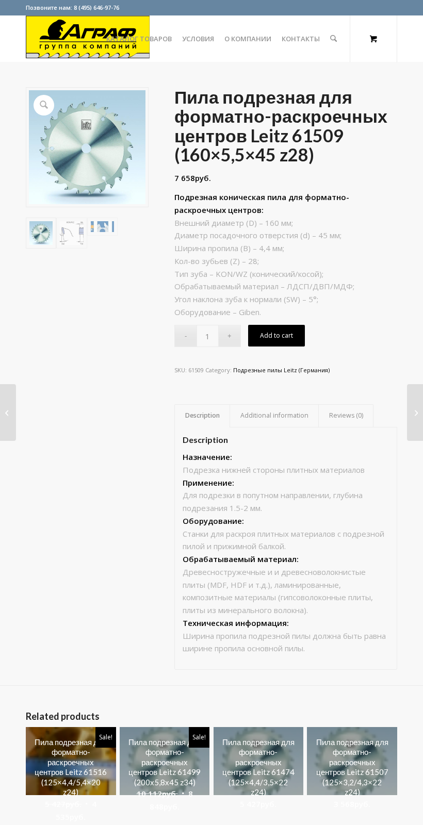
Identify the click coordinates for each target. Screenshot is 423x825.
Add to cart (276, 335)
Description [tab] (202, 415)
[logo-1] (88, 38)
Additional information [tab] (274, 415)
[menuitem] (139, 38)
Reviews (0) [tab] (346, 415)
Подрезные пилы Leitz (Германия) (281, 370)
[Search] (333, 38)
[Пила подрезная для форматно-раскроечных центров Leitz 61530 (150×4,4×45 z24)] (8, 412)
